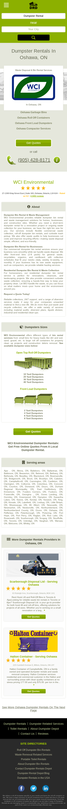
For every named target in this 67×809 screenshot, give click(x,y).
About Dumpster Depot (44, 728)
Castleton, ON (55, 481)
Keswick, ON (49, 499)
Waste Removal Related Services (33, 754)
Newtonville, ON (30, 507)
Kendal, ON (36, 499)
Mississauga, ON (18, 505)
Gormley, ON (10, 497)
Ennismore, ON (12, 492)
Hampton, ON (45, 497)
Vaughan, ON (46, 521)
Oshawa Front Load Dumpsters (33, 123)
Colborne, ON (28, 484)
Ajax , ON (9, 470)
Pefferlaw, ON (11, 513)
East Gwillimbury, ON (49, 489)
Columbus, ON (44, 484)
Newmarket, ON (12, 507)
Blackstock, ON (41, 476)
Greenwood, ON (27, 497)
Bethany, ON (56, 473)
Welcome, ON (15, 523)
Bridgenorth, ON (17, 478)
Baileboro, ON (37, 470)
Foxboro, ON (55, 492)
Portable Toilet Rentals (33, 759)
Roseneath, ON (11, 518)
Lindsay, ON (43, 502)
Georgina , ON (30, 494)
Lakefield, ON (29, 502)
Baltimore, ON (11, 473)
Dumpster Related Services (46, 723)
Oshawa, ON (55, 510)
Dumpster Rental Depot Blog (33, 773)
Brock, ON (32, 478)
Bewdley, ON (25, 476)
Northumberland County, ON (19, 510)
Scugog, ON (45, 518)
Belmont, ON (42, 473)
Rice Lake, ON (54, 515)
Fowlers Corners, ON (34, 492)
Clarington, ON (11, 484)
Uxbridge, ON (30, 521)
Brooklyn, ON (46, 478)
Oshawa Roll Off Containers (33, 117)
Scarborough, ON (29, 518)
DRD (33, 6)
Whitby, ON (28, 523)
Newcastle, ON (54, 505)
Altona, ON (22, 470)
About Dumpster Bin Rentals (33, 764)
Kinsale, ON (14, 502)
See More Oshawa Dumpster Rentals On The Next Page (33, 709)
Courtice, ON (16, 486)
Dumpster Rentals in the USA (33, 778)
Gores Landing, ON (51, 494)
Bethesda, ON (11, 476)
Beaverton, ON (26, 473)
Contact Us (27, 733)
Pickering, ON (49, 513)
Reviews (43, 733)
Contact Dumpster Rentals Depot (33, 768)
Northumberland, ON (51, 507)
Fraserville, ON (12, 494)
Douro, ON (47, 486)
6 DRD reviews (37, 196)
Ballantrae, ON (54, 470)
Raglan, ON (39, 515)
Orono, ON (41, 510)
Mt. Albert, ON (37, 505)
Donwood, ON (32, 486)
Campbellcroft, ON (18, 481)
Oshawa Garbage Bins (33, 112)
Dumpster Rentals (15, 723)
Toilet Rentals (18, 728)
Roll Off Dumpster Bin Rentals (33, 750)
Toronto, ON (15, 521)
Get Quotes (33, 142)
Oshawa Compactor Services (33, 128)
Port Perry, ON (23, 515)
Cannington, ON (38, 481)
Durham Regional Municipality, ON (33, 487)
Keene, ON (22, 499)
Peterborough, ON (30, 513)
